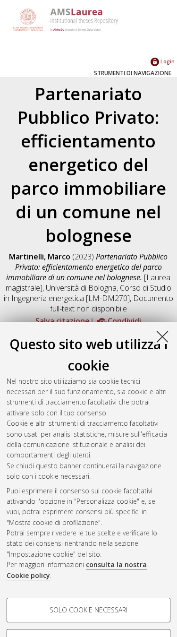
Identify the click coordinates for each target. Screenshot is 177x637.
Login (167, 61)
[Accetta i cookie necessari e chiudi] (162, 336)
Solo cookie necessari (88, 609)
